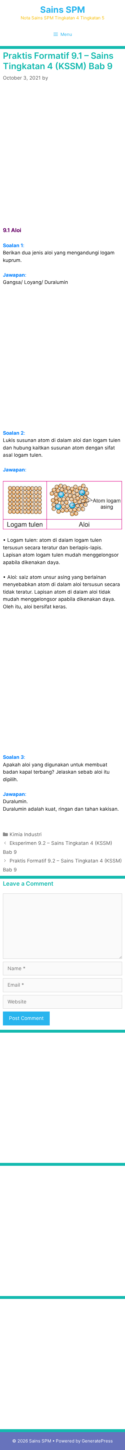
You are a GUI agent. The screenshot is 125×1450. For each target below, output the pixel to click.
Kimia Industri (26, 834)
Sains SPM (62, 9)
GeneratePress (97, 1441)
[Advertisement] (62, 154)
